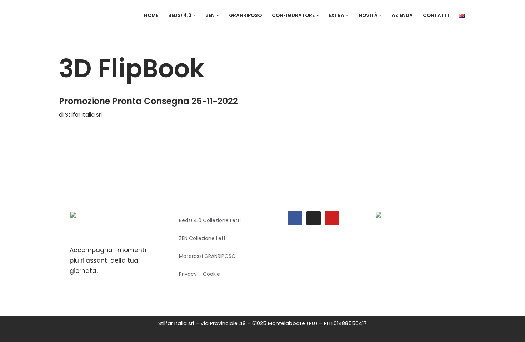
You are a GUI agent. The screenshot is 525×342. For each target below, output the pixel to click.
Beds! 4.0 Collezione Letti (210, 220)
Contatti (436, 15)
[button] (194, 15)
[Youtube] (332, 218)
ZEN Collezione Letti (203, 238)
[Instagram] (313, 218)
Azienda (402, 15)
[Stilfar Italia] (94, 15)
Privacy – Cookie (199, 274)
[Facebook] (295, 218)
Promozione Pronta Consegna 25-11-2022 (148, 101)
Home (151, 15)
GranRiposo (245, 15)
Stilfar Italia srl (83, 114)
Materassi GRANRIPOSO (207, 256)
